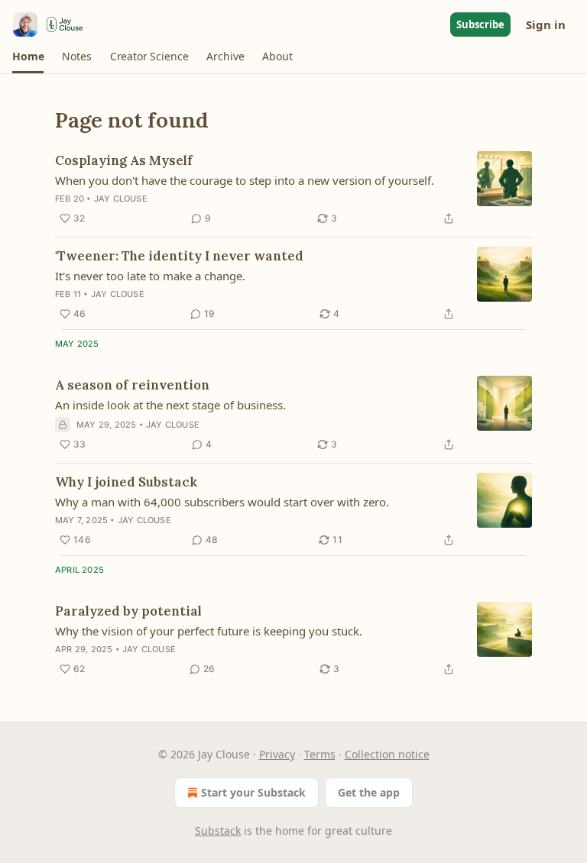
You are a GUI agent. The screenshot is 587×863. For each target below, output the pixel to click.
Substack (218, 830)
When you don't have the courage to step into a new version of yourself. (244, 180)
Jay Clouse (121, 198)
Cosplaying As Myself (124, 160)
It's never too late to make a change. (150, 275)
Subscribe (480, 24)
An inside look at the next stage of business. (170, 404)
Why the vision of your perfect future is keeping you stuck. (208, 630)
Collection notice (387, 754)
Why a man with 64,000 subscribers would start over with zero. (222, 501)
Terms (320, 754)
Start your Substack (253, 792)
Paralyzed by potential (128, 611)
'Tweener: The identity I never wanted (179, 255)
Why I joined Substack (126, 482)
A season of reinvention (132, 385)
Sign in (546, 24)
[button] (28, 56)
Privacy (277, 754)
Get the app (369, 792)
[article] (293, 189)
